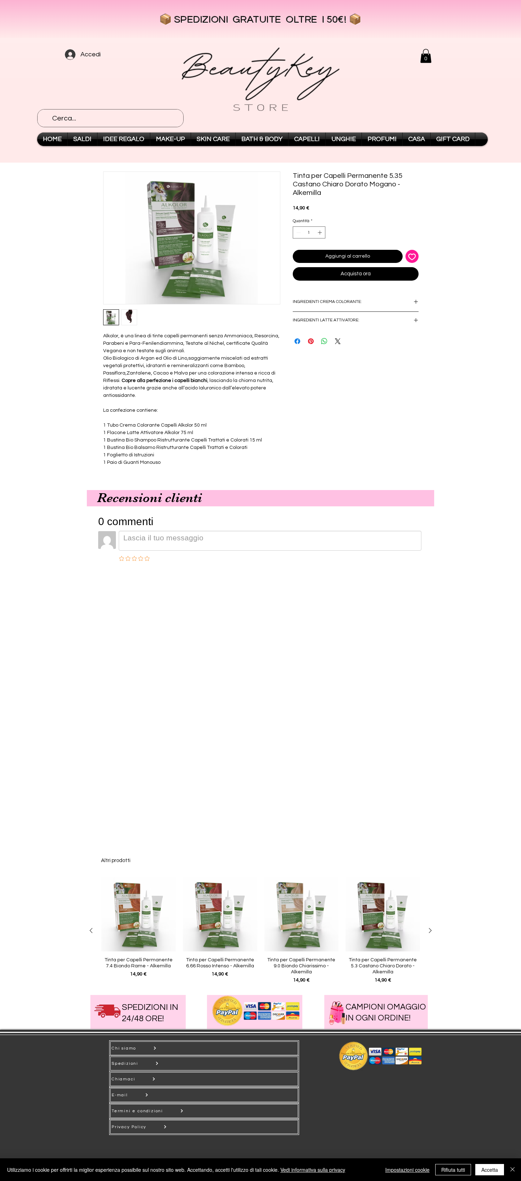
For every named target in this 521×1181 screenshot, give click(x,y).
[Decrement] (298, 232)
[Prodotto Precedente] (91, 930)
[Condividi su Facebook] (297, 337)
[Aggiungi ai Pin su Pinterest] (311, 337)
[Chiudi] (512, 1169)
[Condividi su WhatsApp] (324, 337)
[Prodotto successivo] (430, 930)
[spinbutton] (309, 232)
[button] (426, 56)
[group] (261, 930)
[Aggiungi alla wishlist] (412, 256)
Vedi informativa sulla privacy (312, 1169)
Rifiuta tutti (453, 1169)
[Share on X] (338, 337)
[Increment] (320, 232)
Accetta (489, 1169)
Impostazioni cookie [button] (407, 1169)
